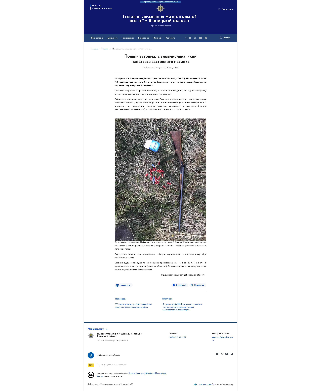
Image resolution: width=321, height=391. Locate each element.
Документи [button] (143, 38)
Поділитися (181, 285)
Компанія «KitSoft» (206, 384)
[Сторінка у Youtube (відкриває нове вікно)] (200, 38)
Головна (94, 49)
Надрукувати (125, 285)
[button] (98, 329)
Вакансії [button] (157, 38)
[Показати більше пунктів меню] (186, 38)
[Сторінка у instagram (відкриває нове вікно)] (205, 38)
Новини (105, 49)
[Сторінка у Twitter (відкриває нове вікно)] (194, 38)
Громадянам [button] (128, 38)
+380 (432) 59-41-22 (177, 337)
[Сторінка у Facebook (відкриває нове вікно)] (189, 38)
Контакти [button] (170, 38)
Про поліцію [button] (97, 38)
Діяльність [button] (112, 38)
